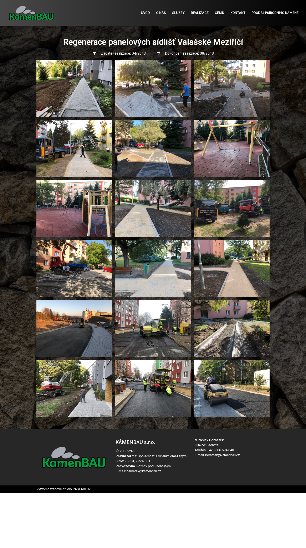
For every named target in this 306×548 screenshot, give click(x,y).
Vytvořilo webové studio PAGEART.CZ (63, 489)
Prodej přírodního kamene (275, 13)
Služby (178, 13)
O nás (161, 13)
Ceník (219, 13)
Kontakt (237, 13)
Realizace (200, 13)
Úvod (145, 13)
